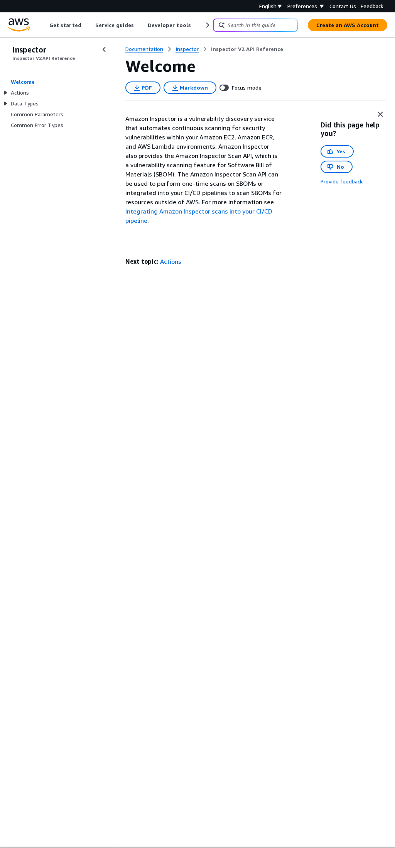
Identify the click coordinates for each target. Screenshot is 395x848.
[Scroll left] (44, 25)
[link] (247, 49)
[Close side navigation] (104, 49)
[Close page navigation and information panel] (380, 114)
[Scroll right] (207, 25)
